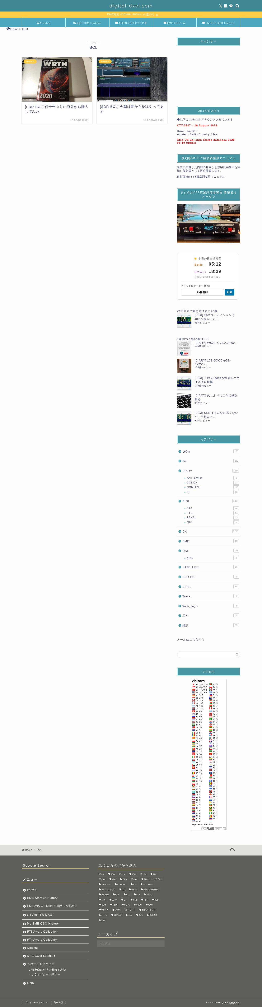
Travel (209, 596)
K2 (212, 492)
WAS (150, 905)
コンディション (148, 910)
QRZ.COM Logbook (89, 22)
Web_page (209, 606)
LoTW (114, 900)
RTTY (115, 905)
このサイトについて (41, 964)
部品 (103, 920)
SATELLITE (209, 567)
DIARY (210, 471)
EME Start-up (176, 22)
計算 (229, 292)
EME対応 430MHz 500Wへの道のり (52, 906)
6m (210, 461)
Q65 (212, 522)
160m (210, 451)
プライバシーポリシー (45, 974)
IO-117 (149, 895)
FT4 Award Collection (42, 939)
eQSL (212, 558)
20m (155, 874)
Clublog (45, 22)
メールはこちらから (191, 639)
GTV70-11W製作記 (40, 914)
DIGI (210, 501)
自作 (141, 915)
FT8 (212, 512)
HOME (32, 889)
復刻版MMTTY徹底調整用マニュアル (201, 176)
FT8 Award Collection (42, 931)
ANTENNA (106, 885)
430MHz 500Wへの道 (133, 22)
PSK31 (212, 517)
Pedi (135, 900)
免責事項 (58, 1002)
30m (103, 879)
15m (134, 874)
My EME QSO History (220, 22)
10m (113, 874)
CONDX (212, 482)
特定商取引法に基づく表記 (48, 969)
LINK (30, 983)
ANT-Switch (212, 477)
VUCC (139, 905)
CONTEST (212, 487)
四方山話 (118, 915)
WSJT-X (104, 910)
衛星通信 (153, 915)
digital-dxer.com (131, 6)
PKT (146, 900)
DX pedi (105, 895)
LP (125, 900)
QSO (103, 905)
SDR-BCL (209, 577)
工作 (209, 615)
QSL (210, 550)
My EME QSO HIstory (43, 923)
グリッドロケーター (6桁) (195, 286)
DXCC (134, 890)
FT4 (212, 508)
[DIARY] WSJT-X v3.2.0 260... (216, 342)
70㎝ (125, 879)
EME (210, 541)
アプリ (118, 910)
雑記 (209, 625)
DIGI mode (148, 885)
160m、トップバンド (153, 879)
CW (134, 885)
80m (135, 879)
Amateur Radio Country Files (197, 134)
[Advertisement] (208, 73)
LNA (103, 900)
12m (123, 874)
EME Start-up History (42, 897)
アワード (131, 910)
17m (144, 874)
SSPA (209, 586)
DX (210, 531)
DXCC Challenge (150, 890)
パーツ (104, 915)
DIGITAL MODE (108, 890)
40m (114, 879)
